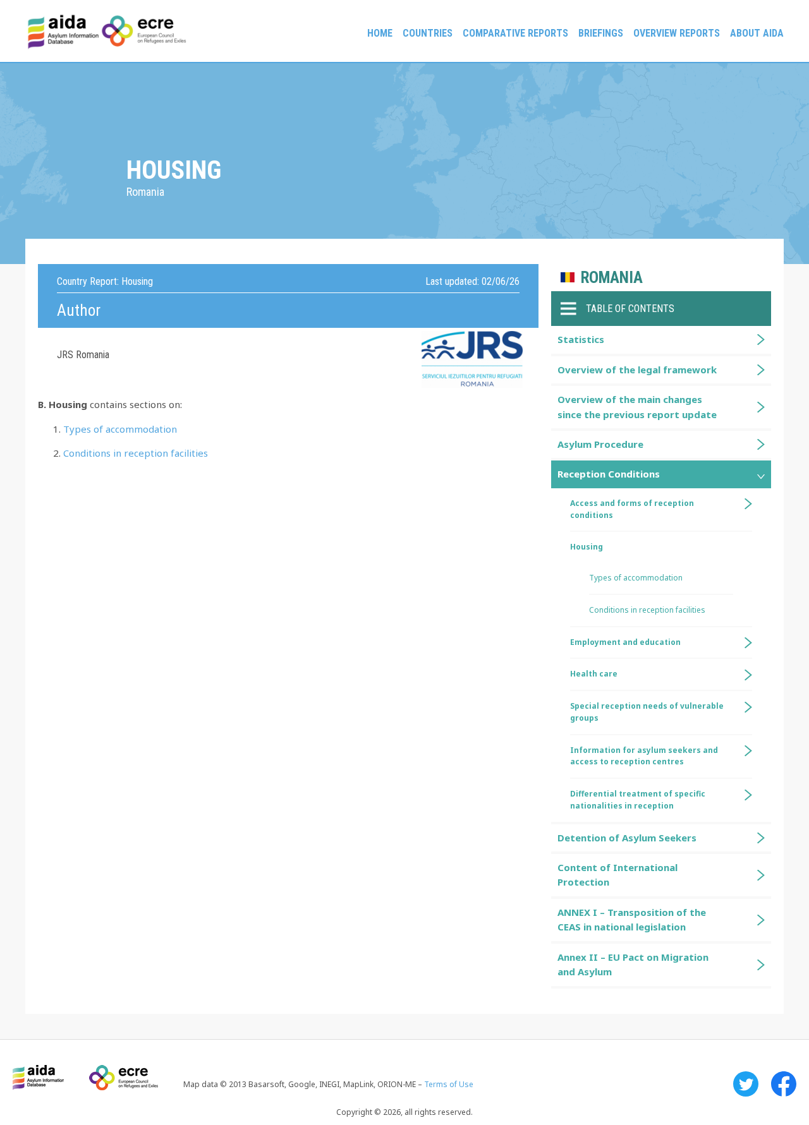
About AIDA (757, 33)
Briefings (600, 33)
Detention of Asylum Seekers (626, 837)
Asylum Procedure (600, 444)
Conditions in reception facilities (135, 453)
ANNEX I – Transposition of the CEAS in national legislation (631, 919)
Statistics (580, 339)
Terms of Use (448, 1084)
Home (379, 33)
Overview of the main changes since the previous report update (637, 406)
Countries (428, 33)
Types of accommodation (120, 429)
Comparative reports (515, 33)
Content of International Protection (617, 874)
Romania (612, 277)
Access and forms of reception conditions (632, 509)
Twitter (745, 1084)
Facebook (783, 1084)
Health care (593, 673)
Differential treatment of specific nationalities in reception (637, 799)
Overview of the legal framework (637, 369)
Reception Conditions (608, 473)
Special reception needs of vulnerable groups (647, 712)
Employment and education (625, 642)
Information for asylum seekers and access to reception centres (644, 756)
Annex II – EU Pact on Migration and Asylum (633, 964)
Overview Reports (676, 33)
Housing (586, 546)
